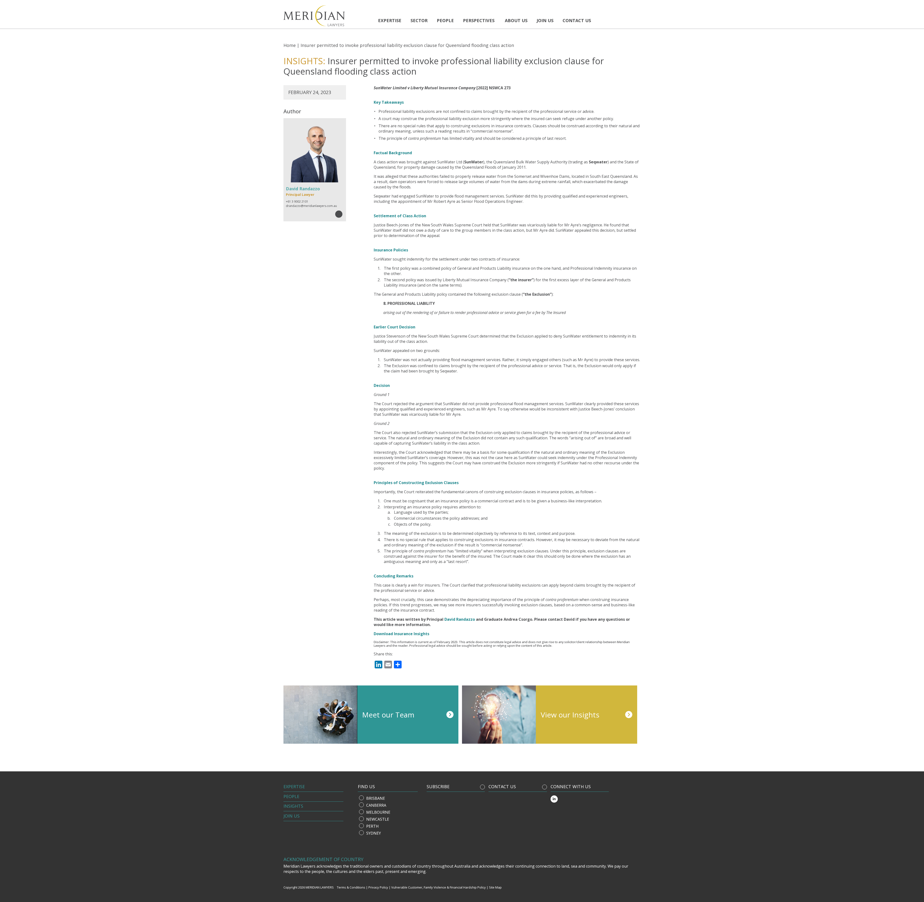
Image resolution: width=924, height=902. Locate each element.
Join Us (291, 816)
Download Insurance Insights (401, 633)
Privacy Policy (378, 887)
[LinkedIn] (554, 799)
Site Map (495, 887)
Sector (419, 20)
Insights (293, 806)
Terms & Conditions (351, 887)
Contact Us (577, 20)
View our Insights (570, 715)
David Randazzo (459, 619)
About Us (516, 20)
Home (289, 45)
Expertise (389, 20)
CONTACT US (502, 786)
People (445, 20)
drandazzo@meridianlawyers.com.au (311, 206)
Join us (545, 20)
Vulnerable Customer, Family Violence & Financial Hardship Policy (438, 887)
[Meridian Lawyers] (326, 15)
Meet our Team (388, 715)
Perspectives (478, 20)
